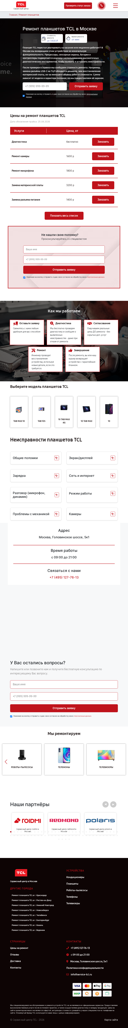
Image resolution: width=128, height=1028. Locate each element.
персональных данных (95, 277)
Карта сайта (111, 1019)
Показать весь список (64, 215)
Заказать (103, 141)
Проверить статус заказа (78, 5)
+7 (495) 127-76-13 (64, 577)
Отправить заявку (86, 86)
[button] (6, 761)
